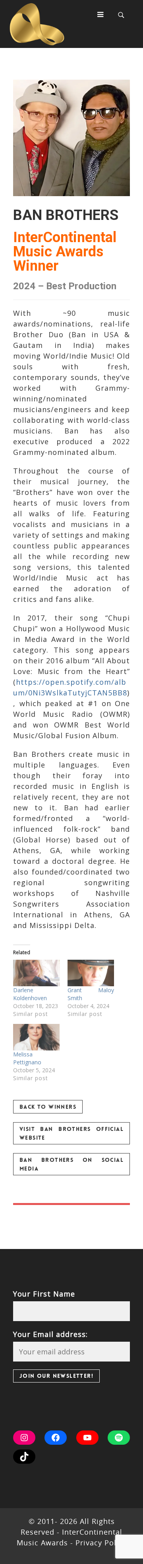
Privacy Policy (100, 1542)
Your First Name (44, 1294)
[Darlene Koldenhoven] (36, 973)
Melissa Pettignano (27, 1058)
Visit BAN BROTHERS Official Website (71, 1133)
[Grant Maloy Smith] (91, 973)
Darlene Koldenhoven (30, 994)
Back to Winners (47, 1106)
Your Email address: (50, 1334)
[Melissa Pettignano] (36, 1037)
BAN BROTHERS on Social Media (71, 1164)
